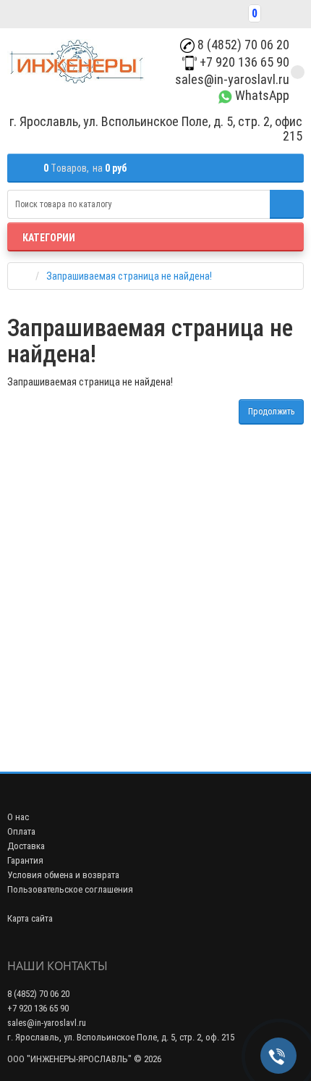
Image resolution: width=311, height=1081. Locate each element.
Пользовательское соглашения (70, 889)
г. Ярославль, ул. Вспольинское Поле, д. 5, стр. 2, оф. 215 (120, 1037)
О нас (18, 816)
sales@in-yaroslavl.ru (230, 79)
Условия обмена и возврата (63, 874)
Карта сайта (30, 918)
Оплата (21, 831)
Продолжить (271, 411)
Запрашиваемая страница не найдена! (129, 276)
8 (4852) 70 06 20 (242, 44)
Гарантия (25, 860)
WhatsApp (260, 95)
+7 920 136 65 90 (243, 62)
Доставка (26, 845)
